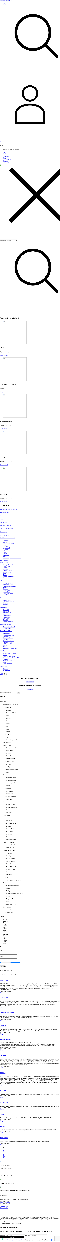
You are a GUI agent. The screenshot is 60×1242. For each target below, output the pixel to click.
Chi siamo (6, 156)
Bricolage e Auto (7, 642)
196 (4, 1154)
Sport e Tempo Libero (6, 528)
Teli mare (5, 669)
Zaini (4, 578)
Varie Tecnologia (7, 663)
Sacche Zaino (7, 572)
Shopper (5, 573)
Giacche (5, 546)
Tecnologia (3, 532)
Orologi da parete (8, 593)
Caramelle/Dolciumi (8, 601)
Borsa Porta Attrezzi (8, 641)
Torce (4, 646)
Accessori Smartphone (9, 653)
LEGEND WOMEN (5, 1039)
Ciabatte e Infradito (8, 543)
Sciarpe (5, 553)
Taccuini (5, 620)
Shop (4, 158)
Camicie (5, 540)
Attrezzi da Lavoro (8, 638)
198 (4, 1157)
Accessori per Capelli (9, 627)
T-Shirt (5, 556)
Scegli (2, 992)
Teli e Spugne (4, 535)
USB (4, 662)
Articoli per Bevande (8, 635)
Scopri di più (4, 355)
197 (4, 1156)
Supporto (5, 161)
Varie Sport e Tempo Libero (10, 648)
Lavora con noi (7, 159)
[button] (6, 920)
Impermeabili (6, 548)
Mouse (5, 655)
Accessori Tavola (8, 584)
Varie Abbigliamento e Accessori (12, 558)
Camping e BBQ (7, 643)
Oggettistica (4, 522)
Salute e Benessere (6, 525)
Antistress (6, 611)
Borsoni (5, 567)
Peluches (5, 604)
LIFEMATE (3, 1026)
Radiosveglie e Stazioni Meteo (11, 658)
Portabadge (6, 617)
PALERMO (3, 1055)
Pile (4, 550)
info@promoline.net (5, 1202)
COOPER (2, 1073)
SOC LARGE (4, 1090)
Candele (5, 589)
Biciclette (5, 639)
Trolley (5, 575)
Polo (4, 552)
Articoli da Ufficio (7, 612)
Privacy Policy (4, 1208)
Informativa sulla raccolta (15, 1240)
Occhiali (5, 549)
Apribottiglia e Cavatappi (10, 586)
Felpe (4, 545)
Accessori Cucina (8, 583)
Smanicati (6, 555)
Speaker (5, 659)
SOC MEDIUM (4, 1102)
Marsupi (5, 569)
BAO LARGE (4, 1138)
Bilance (5, 587)
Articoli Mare (6, 633)
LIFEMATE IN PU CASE (7, 1012)
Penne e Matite (7, 615)
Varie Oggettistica (8, 621)
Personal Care (7, 628)
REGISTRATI (30, 682)
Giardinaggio (6, 590)
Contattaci (6, 162)
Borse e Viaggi (4, 512)
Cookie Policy (4, 1206)
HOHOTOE (3, 1114)
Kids (1, 519)
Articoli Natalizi (4, 560)
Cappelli (5, 542)
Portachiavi (6, 618)
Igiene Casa (6, 592)
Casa (1, 515)
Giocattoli (5, 603)
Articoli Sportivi (7, 636)
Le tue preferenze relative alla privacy (36, 1240)
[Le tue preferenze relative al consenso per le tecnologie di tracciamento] (2, 1239)
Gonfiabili (5, 645)
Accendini (6, 610)
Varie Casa (6, 594)
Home (1, 673)
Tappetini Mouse (7, 660)
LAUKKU (2, 1126)
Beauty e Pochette (8, 565)
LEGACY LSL (4, 980)
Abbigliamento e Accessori (8, 509)
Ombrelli (5, 614)
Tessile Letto (6, 670)
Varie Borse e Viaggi (9, 576)
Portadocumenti (7, 570)
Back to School (7, 600)
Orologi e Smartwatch (9, 656)
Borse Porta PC (7, 566)
